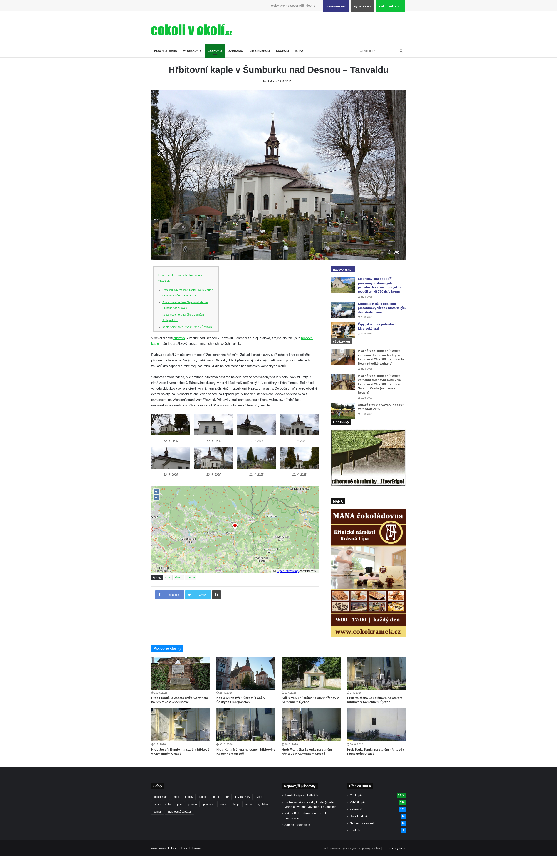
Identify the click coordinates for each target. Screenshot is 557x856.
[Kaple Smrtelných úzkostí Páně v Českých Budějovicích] (245, 673)
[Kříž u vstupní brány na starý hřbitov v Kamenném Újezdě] (311, 673)
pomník (192, 804)
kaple (168, 577)
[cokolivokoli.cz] (191, 29)
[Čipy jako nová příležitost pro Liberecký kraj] (343, 330)
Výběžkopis (192, 50)
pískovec (208, 804)
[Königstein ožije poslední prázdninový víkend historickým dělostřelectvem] (343, 310)
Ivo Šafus (269, 81)
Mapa (299, 50)
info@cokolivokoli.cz (192, 848)
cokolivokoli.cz (390, 6)
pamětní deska (162, 804)
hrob (176, 796)
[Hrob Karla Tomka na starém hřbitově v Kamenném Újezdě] (376, 724)
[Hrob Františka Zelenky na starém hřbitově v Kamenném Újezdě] (311, 724)
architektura (161, 796)
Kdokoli (282, 50)
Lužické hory (242, 796)
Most (259, 796)
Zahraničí (236, 50)
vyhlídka (263, 804)
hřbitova (179, 338)
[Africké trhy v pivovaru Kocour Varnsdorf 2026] (343, 411)
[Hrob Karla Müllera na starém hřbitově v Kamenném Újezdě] (245, 724)
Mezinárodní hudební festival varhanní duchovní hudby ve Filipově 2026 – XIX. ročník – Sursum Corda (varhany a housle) (379, 384)
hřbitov (178, 577)
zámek (157, 811)
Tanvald (190, 577)
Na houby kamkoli (362, 823)
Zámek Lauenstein (297, 824)
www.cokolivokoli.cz (163, 848)
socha (248, 804)
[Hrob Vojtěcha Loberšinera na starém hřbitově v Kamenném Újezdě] (376, 673)
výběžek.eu (362, 6)
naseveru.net (336, 6)
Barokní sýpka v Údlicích (301, 795)
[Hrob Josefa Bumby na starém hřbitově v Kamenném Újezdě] (180, 724)
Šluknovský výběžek (179, 811)
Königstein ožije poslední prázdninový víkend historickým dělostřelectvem (382, 308)
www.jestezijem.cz (394, 848)
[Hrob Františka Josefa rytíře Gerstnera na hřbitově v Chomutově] (180, 673)
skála (223, 804)
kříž (227, 796)
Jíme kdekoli (260, 50)
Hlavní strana (165, 50)
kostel (215, 796)
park (179, 804)
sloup (235, 804)
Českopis (215, 50)
